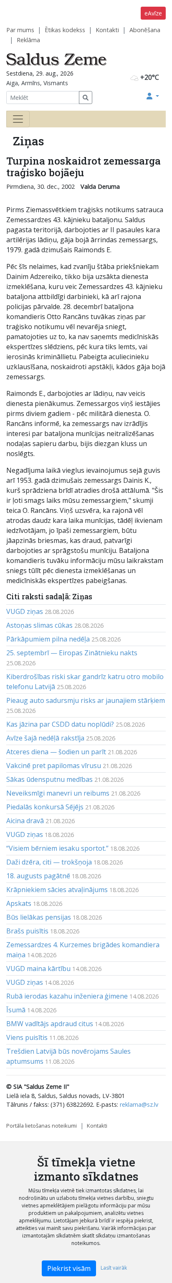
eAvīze (153, 13)
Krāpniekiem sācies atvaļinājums (57, 889)
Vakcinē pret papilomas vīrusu (53, 765)
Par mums (20, 30)
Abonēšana (144, 30)
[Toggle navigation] (18, 119)
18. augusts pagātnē (38, 875)
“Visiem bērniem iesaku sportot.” (57, 848)
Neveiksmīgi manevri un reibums (57, 793)
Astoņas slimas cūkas (39, 625)
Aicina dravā (25, 820)
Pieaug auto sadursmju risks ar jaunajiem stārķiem (85, 700)
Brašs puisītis (27, 931)
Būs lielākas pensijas (38, 917)
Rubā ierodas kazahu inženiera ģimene (67, 996)
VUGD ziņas (24, 611)
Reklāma (28, 40)
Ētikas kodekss (65, 30)
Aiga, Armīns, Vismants (37, 83)
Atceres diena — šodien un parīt (56, 751)
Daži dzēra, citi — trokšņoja (49, 862)
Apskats (18, 903)
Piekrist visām (69, 1268)
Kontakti (107, 30)
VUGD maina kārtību (38, 968)
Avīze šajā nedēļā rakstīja (45, 738)
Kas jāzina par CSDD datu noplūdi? (60, 724)
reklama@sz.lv (139, 1104)
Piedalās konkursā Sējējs (44, 806)
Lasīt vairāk (114, 1267)
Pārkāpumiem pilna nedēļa (48, 639)
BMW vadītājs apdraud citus (49, 1023)
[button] (153, 96)
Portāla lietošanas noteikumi (41, 1125)
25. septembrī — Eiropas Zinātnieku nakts (71, 652)
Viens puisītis (27, 1037)
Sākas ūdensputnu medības (49, 779)
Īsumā (15, 1009)
